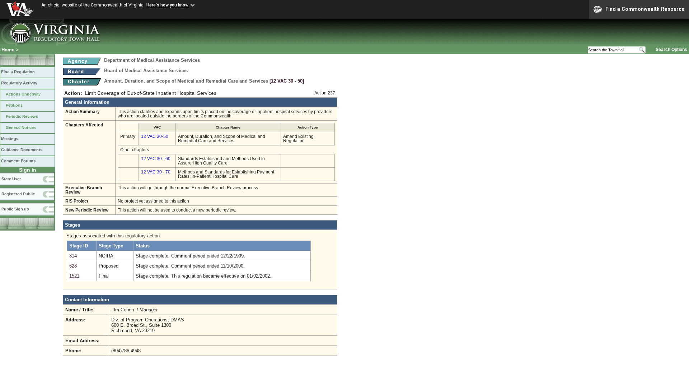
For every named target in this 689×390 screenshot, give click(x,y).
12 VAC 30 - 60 (155, 159)
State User (11, 179)
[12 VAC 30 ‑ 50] (286, 81)
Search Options (671, 49)
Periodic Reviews (22, 116)
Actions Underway (23, 94)
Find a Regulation (18, 72)
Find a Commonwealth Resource (645, 9)
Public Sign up (15, 209)
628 (73, 266)
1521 (74, 276)
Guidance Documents (21, 150)
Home (7, 49)
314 (73, 256)
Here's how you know (167, 5)
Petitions (14, 105)
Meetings (9, 138)
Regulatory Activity (19, 83)
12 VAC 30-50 (154, 136)
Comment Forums (18, 161)
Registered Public (18, 194)
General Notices (21, 127)
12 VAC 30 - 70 (155, 172)
